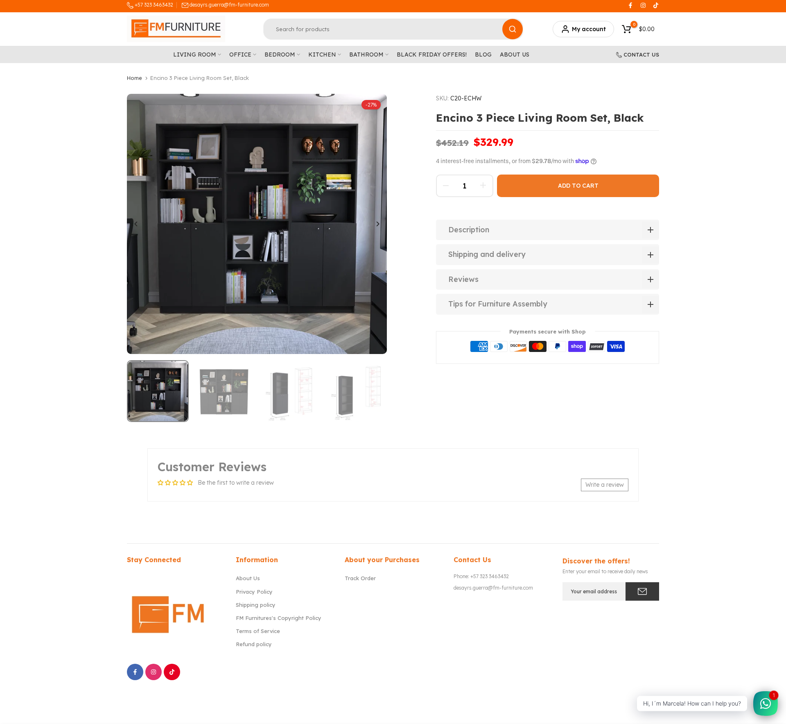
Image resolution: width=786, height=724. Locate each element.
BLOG (483, 54)
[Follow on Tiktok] (656, 5)
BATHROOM (366, 54)
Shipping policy (256, 604)
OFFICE (240, 54)
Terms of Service (258, 631)
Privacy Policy (254, 591)
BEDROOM (279, 54)
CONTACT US (640, 54)
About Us (248, 578)
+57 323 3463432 (153, 5)
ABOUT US (514, 54)
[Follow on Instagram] (643, 5)
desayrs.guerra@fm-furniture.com (229, 5)
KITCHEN (322, 54)
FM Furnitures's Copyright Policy (278, 618)
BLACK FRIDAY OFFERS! (432, 54)
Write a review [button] (604, 484)
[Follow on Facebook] (630, 5)
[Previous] (142, 224)
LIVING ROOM (194, 54)
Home (134, 78)
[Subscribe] (642, 591)
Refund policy (254, 644)
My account (589, 29)
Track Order (360, 578)
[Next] (371, 224)
